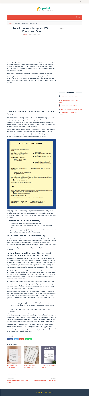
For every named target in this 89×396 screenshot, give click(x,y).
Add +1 (21, 339)
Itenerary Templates (17, 374)
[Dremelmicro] (44, 9)
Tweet (16, 339)
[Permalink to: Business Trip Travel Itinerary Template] (48, 355)
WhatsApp (28, 339)
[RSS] (81, 1)
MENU (79, 17)
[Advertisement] (31, 49)
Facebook (10, 339)
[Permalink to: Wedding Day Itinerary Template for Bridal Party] (31, 355)
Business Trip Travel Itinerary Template (48, 366)
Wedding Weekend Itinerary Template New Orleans (17, 380)
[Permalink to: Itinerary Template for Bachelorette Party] (14, 355)
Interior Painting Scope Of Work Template (71, 109)
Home (10, 23)
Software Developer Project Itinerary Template (44, 379)
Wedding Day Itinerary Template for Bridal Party (30, 366)
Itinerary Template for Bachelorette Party (12, 366)
